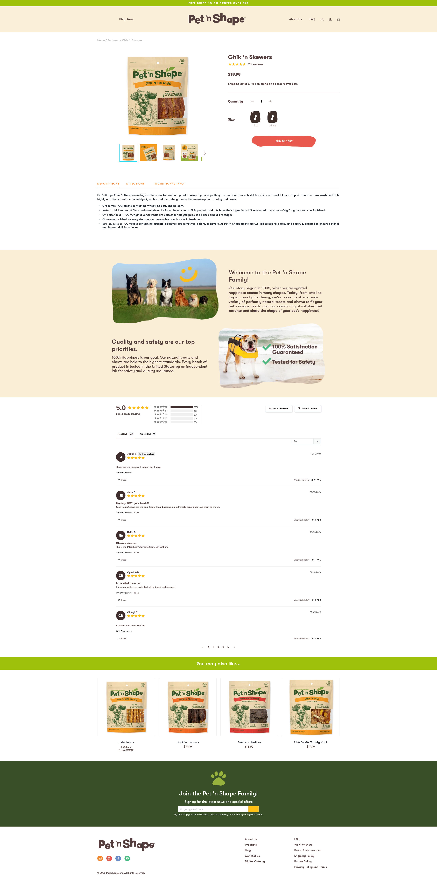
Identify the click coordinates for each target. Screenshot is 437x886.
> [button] (234, 647)
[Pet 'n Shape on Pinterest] (109, 859)
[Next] (204, 153)
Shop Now (126, 19)
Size (231, 119)
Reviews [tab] (122, 433)
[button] (313, 480)
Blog (248, 850)
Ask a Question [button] (280, 408)
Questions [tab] (145, 433)
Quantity (235, 101)
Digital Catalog (255, 861)
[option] (218, 3)
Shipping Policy (304, 855)
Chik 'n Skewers (132, 40)
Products (251, 844)
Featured (113, 40)
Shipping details (238, 83)
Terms (259, 814)
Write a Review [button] (309, 408)
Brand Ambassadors (307, 850)
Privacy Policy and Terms (310, 867)
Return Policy (303, 861)
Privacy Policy (243, 814)
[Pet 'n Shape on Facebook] (118, 859)
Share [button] (123, 480)
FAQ (312, 19)
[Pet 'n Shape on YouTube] (127, 859)
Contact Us (252, 855)
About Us (295, 19)
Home (101, 40)
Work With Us (303, 844)
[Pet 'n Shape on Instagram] (100, 859)
